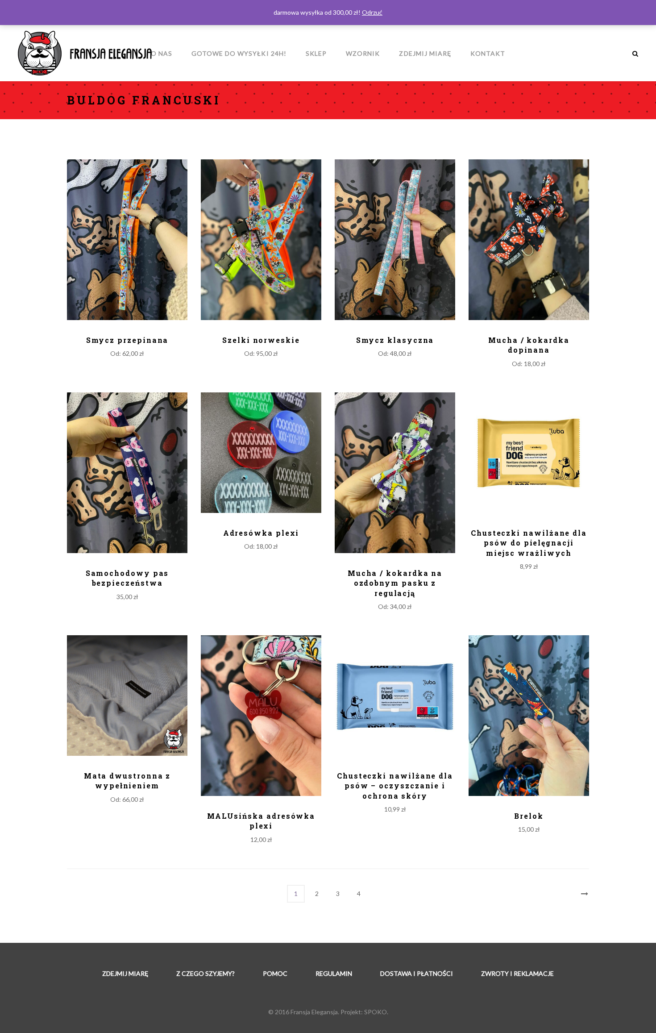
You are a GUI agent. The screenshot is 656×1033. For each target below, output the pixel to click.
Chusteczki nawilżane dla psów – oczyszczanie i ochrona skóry (395, 785)
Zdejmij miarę (125, 973)
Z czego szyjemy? (205, 973)
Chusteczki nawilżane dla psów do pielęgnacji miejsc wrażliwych (529, 543)
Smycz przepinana (127, 340)
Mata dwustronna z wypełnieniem (127, 780)
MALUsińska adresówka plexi (261, 820)
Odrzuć (372, 12)
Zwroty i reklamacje (517, 973)
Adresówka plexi (261, 532)
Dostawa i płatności (416, 973)
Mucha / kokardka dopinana (528, 344)
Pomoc (275, 973)
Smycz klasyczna (395, 340)
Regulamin (334, 973)
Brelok (529, 816)
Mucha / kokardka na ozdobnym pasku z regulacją (395, 583)
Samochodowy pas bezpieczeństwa (127, 577)
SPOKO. (376, 1012)
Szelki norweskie (261, 340)
